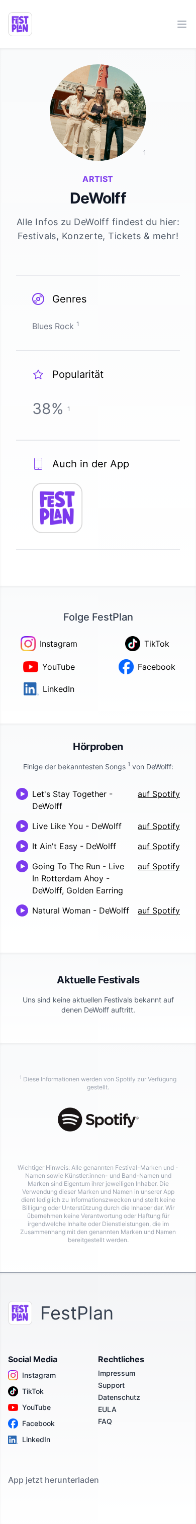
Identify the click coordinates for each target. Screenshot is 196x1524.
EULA (107, 1409)
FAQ (105, 1421)
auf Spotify (159, 794)
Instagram (39, 1375)
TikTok (33, 1391)
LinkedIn (36, 1439)
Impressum (116, 1373)
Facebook (38, 1423)
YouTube (36, 1407)
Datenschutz (119, 1397)
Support (111, 1385)
